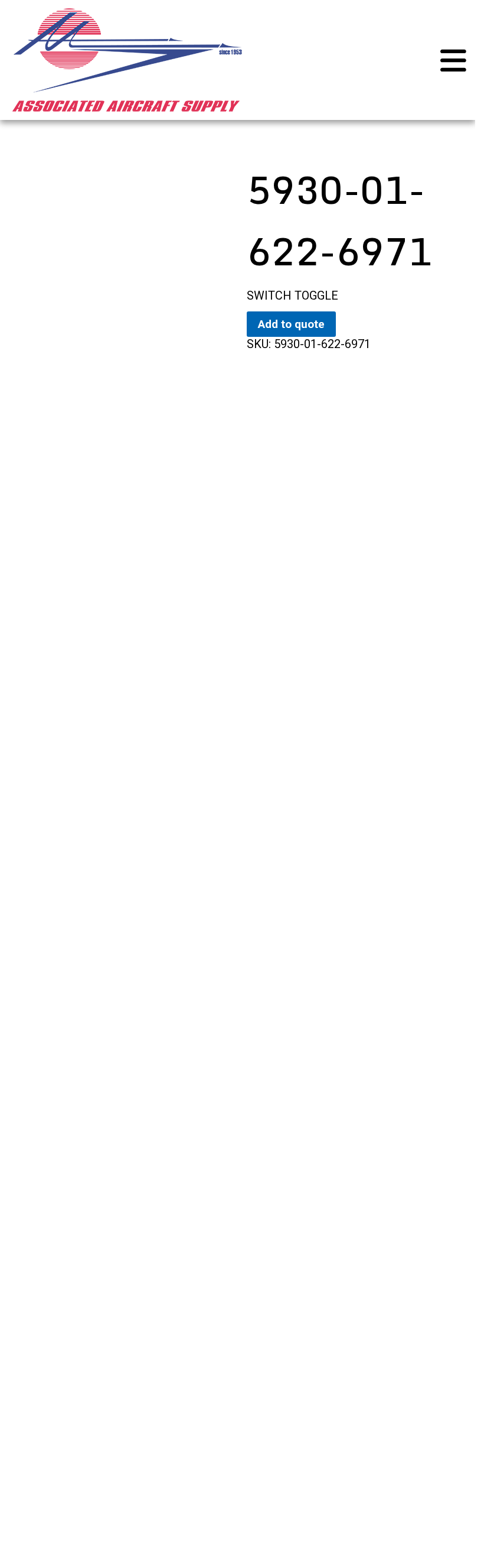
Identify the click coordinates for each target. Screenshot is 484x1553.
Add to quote (291, 324)
